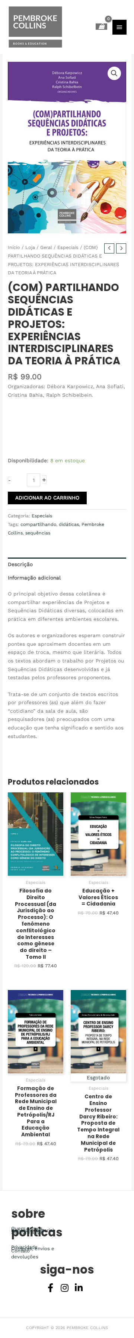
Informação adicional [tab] (34, 578)
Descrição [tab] (20, 564)
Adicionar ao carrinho (47, 498)
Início (14, 247)
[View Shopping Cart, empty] (101, 26)
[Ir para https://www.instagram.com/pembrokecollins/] (64, 1288)
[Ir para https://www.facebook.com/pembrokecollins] (50, 1288)
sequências (37, 533)
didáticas (69, 524)
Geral (46, 247)
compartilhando (38, 524)
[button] (114, 73)
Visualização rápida (35, 870)
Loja (30, 247)
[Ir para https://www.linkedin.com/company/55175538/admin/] (78, 1288)
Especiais (68, 247)
